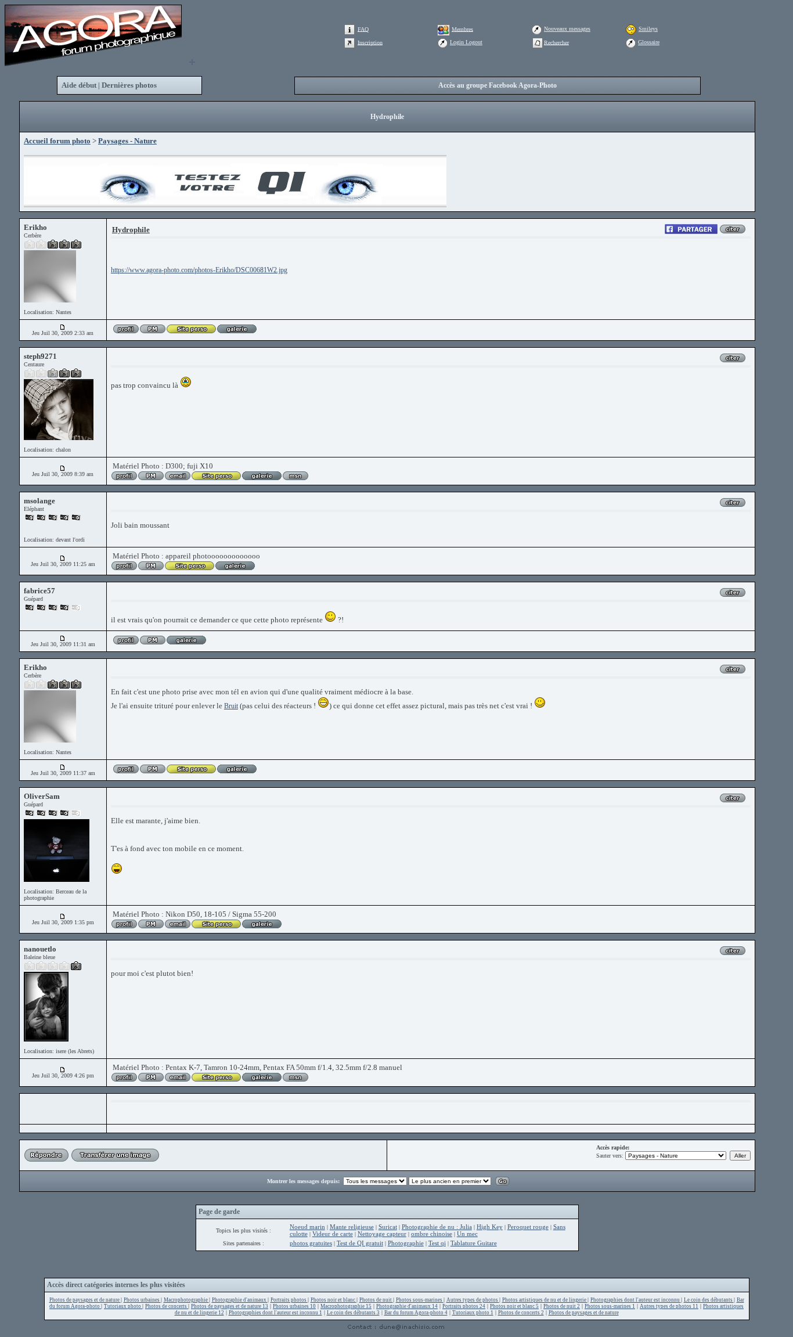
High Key (490, 1226)
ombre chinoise (431, 1233)
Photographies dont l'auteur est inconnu (635, 1300)
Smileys (648, 29)
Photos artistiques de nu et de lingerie (544, 1300)
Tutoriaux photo (123, 1306)
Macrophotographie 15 (346, 1306)
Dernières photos (129, 85)
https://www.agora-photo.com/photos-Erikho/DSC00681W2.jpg (199, 270)
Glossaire (648, 42)
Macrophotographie (186, 1300)
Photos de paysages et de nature (85, 1300)
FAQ (363, 29)
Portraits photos (289, 1300)
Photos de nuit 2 (561, 1306)
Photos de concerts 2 (521, 1313)
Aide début (79, 85)
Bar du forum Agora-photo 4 (416, 1313)
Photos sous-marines (420, 1300)
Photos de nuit (376, 1300)
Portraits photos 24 (463, 1306)
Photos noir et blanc (333, 1300)
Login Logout (466, 42)
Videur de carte (332, 1233)
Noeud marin (307, 1226)
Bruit (231, 706)
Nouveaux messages (567, 29)
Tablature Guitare (473, 1242)
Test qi (437, 1242)
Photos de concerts (166, 1306)
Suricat (388, 1226)
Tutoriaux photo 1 (472, 1313)
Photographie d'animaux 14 (407, 1306)
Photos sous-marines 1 (610, 1306)
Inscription (370, 42)
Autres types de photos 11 (669, 1306)
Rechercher (556, 42)
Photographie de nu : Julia (437, 1226)
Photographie (406, 1242)
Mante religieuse (352, 1226)
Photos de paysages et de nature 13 (229, 1306)
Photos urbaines (142, 1300)
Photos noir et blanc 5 (514, 1306)
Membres (462, 29)
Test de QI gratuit (360, 1242)
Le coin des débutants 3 (353, 1313)
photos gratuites (311, 1242)
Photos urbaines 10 (294, 1306)
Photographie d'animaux (240, 1300)
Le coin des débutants (709, 1300)
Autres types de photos (472, 1300)
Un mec (467, 1233)
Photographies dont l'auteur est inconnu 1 (275, 1313)
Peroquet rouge (528, 1226)
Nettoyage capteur (382, 1233)
